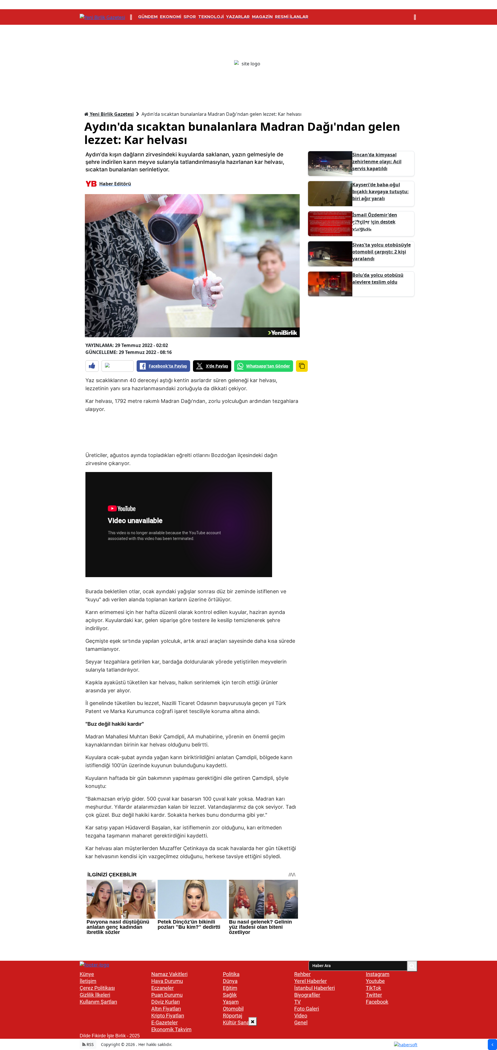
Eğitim (230, 988)
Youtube (375, 981)
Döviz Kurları (165, 1002)
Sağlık (230, 995)
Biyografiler (307, 995)
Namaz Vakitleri (169, 974)
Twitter (374, 995)
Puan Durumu (167, 995)
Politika (231, 974)
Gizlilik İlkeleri (95, 995)
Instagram (377, 974)
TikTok (373, 988)
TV (297, 1002)
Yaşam (231, 1002)
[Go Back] (492, 1044)
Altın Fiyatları (166, 1009)
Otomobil (233, 1009)
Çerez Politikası (97, 988)
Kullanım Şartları (98, 1002)
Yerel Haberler (310, 981)
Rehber (302, 974)
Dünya (230, 981)
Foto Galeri (306, 1009)
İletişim (88, 981)
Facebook (377, 1002)
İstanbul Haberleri (314, 988)
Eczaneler (162, 988)
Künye (87, 974)
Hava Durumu (167, 981)
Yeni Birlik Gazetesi (111, 114)
